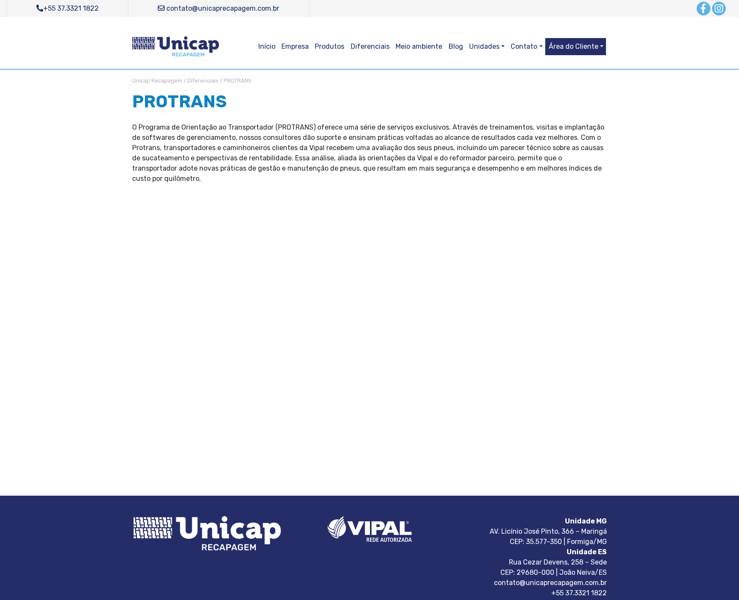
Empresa (295, 46)
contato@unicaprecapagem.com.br (222, 8)
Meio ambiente (419, 46)
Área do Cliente (573, 46)
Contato (524, 46)
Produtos (329, 46)
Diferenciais (370, 46)
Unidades (484, 46)
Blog (456, 46)
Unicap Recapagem (157, 80)
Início (266, 46)
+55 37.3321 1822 (71, 8)
